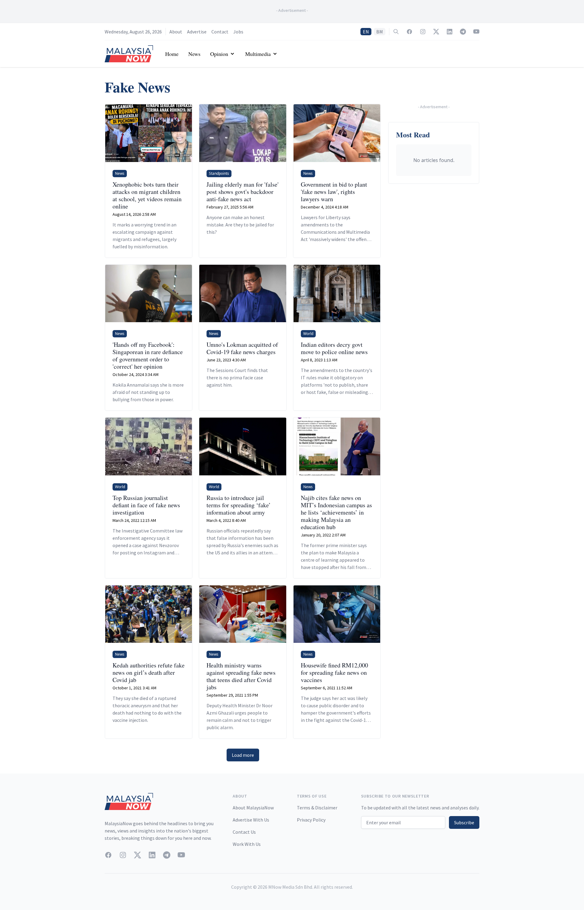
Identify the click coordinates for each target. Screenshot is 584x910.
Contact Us (244, 832)
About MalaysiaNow (253, 808)
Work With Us (247, 844)
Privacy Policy (311, 820)
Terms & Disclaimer (317, 808)
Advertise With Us (251, 820)
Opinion (219, 53)
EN (366, 32)
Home (172, 53)
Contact (219, 32)
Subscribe (464, 822)
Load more (243, 755)
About (175, 32)
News (194, 53)
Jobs (238, 32)
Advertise (197, 32)
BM (379, 32)
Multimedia (258, 53)
